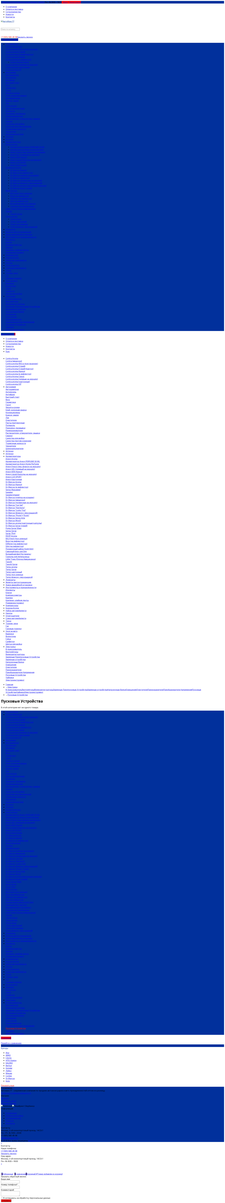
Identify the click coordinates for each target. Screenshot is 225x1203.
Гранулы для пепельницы (22, 206)
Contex (9, 1076)
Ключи (9, 242)
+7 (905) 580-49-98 (9, 1151)
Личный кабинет (8, 1103)
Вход (65, 2)
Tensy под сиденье (19, 224)
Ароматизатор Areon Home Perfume (27, 149)
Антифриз (10, 80)
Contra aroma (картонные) (18, 67)
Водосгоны (11, 286)
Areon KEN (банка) (18, 157)
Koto (8, 1081)
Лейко (8, 1070)
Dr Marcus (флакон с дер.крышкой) (26, 183)
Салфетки (10, 291)
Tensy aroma (11, 216)
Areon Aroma (11, 144)
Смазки (9, 121)
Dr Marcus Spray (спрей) (21, 188)
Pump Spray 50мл (13, 881)
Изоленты (10, 239)
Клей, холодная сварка (16, 95)
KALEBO (9, 1063)
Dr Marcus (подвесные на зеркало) (26, 180)
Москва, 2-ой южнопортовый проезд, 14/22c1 (23, 2)
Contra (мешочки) (14, 46)
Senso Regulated (13, 843)
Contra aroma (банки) (15, 57)
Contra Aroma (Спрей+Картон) (19, 54)
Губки (8, 288)
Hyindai (9, 1068)
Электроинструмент (15, 329)
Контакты (10, 17)
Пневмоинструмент (15, 252)
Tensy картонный (18, 221)
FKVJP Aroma (11, 190)
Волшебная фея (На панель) (23, 203)
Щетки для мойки (14, 293)
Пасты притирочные (15, 108)
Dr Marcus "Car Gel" (14, 858)
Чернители (11, 131)
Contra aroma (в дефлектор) (18, 59)
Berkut (9, 1065)
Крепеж (9, 247)
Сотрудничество (13, 12)
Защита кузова (13, 93)
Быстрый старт (12, 82)
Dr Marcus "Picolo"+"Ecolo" (17, 869)
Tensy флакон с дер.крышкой (23, 226)
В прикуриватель (14, 299)
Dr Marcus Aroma (13, 167)
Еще (8, 351)
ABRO (8, 1055)
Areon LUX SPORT (18, 162)
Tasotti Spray (16, 214)
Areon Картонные (18, 165)
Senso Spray (11, 884)
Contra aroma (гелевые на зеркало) (22, 64)
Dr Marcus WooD (13, 874)
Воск (8, 85)
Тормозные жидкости (16, 129)
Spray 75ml (10, 887)
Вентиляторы (12, 301)
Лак (7, 103)
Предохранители (13, 319)
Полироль (10, 111)
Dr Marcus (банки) (18, 170)
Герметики (11, 88)
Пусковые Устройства (16, 324)
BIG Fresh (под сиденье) (21, 193)
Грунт (8, 90)
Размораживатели (14, 116)
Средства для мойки (15, 124)
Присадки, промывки (15, 113)
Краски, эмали (12, 100)
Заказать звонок (25, 37)
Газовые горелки (13, 278)
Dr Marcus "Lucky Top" (16, 863)
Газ (7, 275)
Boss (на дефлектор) (19, 196)
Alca (7, 1052)
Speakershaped (12, 848)
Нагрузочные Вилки (15, 311)
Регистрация (75, 2)
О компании (11, 6)
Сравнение (6, 1038)
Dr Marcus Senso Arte (15, 871)
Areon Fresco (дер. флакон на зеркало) (27, 152)
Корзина (5, 1098)
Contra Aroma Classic (19, 62)
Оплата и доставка (14, 9)
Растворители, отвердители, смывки (23, 118)
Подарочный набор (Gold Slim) (19, 902)
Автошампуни (12, 75)
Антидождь (11, 77)
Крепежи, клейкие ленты (17, 250)
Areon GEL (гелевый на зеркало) (25, 154)
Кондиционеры (13, 98)
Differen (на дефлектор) (21, 198)
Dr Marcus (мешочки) (20, 178)
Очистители (11, 106)
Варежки (10, 283)
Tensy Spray (15, 219)
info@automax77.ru (9, 1138)
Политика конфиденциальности (16, 1093)
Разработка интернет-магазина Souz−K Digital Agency (53, 1140)
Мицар (9, 1073)
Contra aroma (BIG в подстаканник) (22, 49)
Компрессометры (14, 245)
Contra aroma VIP (13, 70)
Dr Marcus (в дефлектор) (21, 172)
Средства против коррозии (18, 126)
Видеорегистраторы (15, 304)
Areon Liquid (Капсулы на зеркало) (25, 160)
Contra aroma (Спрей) (15, 52)
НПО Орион (11, 1060)
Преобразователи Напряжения (20, 322)
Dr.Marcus (10, 1078)
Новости (10, 14)
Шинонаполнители (14, 134)
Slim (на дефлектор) (19, 201)
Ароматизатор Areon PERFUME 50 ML (27, 147)
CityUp (8, 1058)
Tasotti (9, 211)
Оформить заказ (8, 1101)
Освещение (11, 314)
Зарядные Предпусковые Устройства (23, 306)
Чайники (10, 327)
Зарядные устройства (16, 309)
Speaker (9, 845)
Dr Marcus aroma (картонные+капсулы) (28, 185)
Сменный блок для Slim (16, 905)
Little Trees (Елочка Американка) (21, 208)
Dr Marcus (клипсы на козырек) (24, 175)
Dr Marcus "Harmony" (15, 861)
